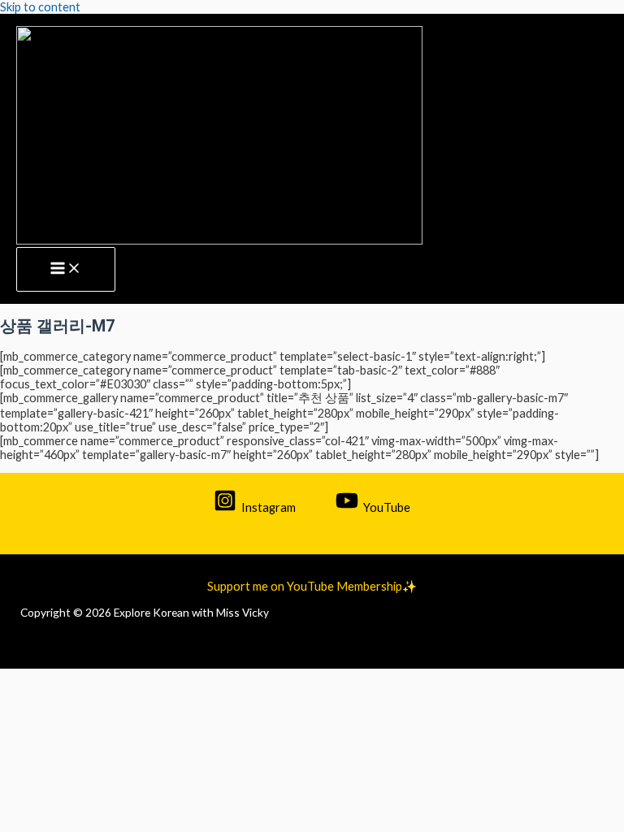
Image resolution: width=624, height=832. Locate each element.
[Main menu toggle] (65, 269)
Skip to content (40, 7)
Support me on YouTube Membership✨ (312, 586)
